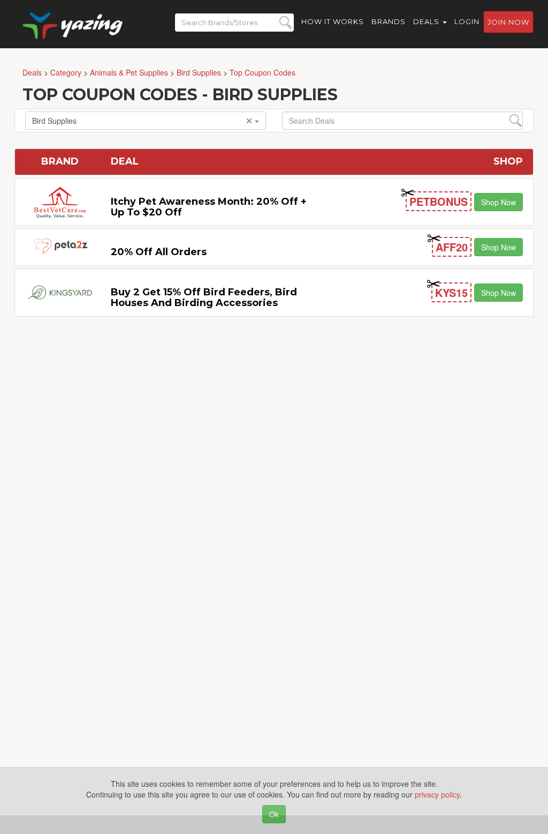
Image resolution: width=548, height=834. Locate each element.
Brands (388, 21)
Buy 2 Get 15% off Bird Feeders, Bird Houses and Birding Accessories (204, 297)
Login (467, 21)
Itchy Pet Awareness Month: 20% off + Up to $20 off (209, 207)
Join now (508, 22)
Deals (427, 21)
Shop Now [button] (498, 202)
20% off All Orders (159, 252)
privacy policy (437, 794)
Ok (274, 814)
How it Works (332, 21)
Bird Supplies (54, 120)
